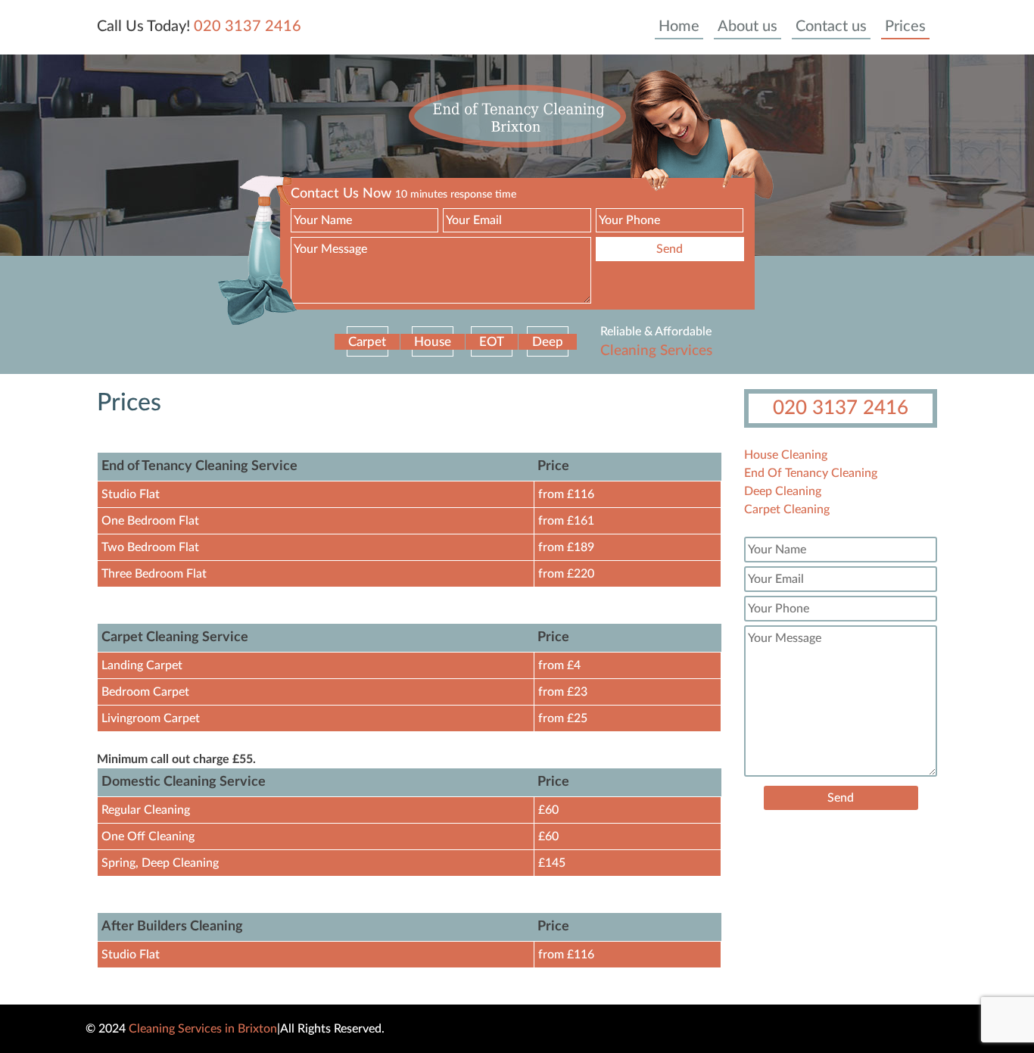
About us (747, 26)
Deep (547, 341)
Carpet (367, 341)
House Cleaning (785, 455)
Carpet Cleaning (787, 509)
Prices (905, 26)
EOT (491, 341)
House (432, 341)
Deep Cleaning (782, 491)
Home (679, 26)
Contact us (831, 26)
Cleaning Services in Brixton (203, 1029)
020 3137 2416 (247, 26)
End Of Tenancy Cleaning (810, 473)
